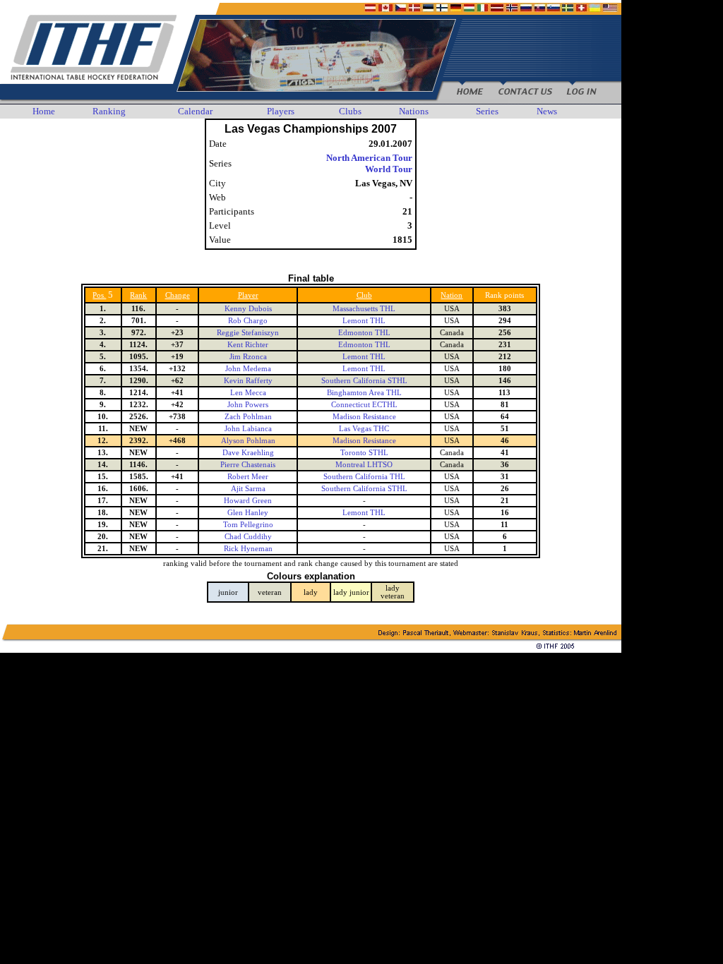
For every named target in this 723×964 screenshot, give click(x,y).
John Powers (247, 405)
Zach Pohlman (248, 417)
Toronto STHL (364, 453)
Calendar (195, 111)
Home (43, 111)
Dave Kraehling (248, 453)
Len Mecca (248, 393)
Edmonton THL (364, 333)
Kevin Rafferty (248, 381)
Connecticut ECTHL (364, 405)
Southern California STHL (364, 381)
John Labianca (248, 429)
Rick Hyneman (248, 549)
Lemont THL (364, 321)
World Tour (388, 169)
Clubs (350, 111)
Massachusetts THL (364, 309)
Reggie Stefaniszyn (248, 333)
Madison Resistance (364, 417)
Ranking (109, 111)
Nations (414, 111)
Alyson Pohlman (248, 441)
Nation (451, 295)
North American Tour (369, 157)
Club (364, 295)
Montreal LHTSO (364, 465)
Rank (138, 295)
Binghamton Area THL (364, 393)
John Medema (248, 369)
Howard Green (248, 501)
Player (248, 295)
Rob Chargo (248, 321)
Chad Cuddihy (248, 537)
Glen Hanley (247, 513)
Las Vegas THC (364, 429)
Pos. (99, 295)
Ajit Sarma (248, 489)
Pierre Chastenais (247, 465)
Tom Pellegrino (248, 525)
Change (177, 295)
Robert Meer (247, 477)
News (547, 111)
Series (487, 111)
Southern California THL (364, 477)
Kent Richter (247, 345)
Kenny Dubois (248, 309)
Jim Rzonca (248, 357)
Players (280, 111)
